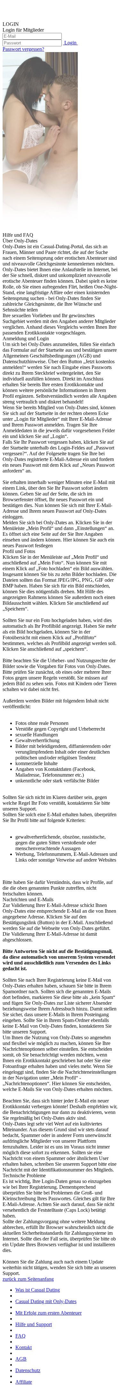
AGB (21, 1359)
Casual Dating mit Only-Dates (45, 1301)
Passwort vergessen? (23, 49)
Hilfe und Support (33, 1324)
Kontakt (23, 1347)
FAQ (20, 1336)
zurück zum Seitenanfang (28, 1279)
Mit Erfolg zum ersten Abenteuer (48, 1313)
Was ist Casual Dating (37, 1290)
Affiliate (23, 1382)
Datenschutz (27, 1370)
